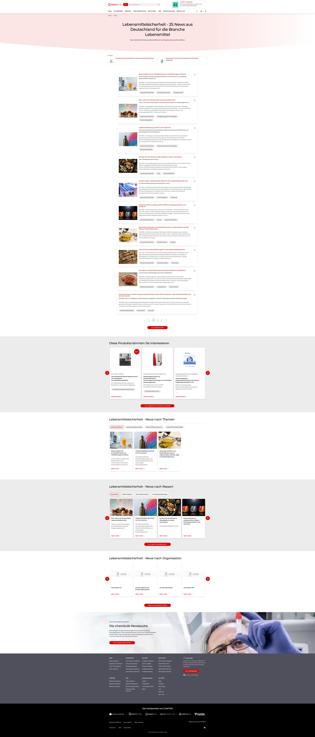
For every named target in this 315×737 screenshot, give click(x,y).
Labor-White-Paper (163, 663)
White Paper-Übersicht (164, 671)
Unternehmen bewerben (132, 669)
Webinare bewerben (114, 683)
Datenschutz (127, 727)
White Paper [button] (152, 11)
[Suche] (159, 5)
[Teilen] (196, 11)
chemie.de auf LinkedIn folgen (191, 675)
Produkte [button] (128, 11)
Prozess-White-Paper (164, 666)
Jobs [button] (159, 11)
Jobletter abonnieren (132, 683)
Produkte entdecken (147, 661)
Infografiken (145, 683)
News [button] (110, 11)
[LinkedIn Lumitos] (204, 727)
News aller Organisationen (157, 605)
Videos (144, 689)
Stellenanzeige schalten (132, 686)
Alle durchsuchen (157, 327)
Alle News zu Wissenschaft (157, 544)
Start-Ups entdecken (131, 663)
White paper (161, 686)
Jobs (159, 689)
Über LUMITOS (128, 722)
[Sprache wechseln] (201, 11)
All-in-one (161, 694)
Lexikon (144, 681)
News (160, 681)
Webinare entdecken (115, 681)
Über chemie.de (139, 722)
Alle (125, 4)
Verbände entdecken (131, 666)
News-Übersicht (113, 669)
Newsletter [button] (181, 11)
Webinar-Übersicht (114, 686)
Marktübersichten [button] (139, 11)
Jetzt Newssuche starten (122, 643)
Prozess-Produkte (147, 666)
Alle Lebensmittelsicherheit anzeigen (157, 406)
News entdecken (113, 661)
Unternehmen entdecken (133, 661)
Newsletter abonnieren (115, 663)
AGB (120, 727)
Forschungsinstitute (148, 686)
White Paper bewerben (164, 669)
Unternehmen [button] (118, 11)
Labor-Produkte (146, 663)
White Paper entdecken (165, 661)
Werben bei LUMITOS (115, 722)
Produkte (161, 683)
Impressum (112, 727)
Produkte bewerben (147, 669)
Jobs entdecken (130, 681)
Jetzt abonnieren (191, 671)
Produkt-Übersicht (147, 671)
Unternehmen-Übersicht (133, 671)
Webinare (161, 691)
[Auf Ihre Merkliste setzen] (194, 74)
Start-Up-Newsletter (115, 666)
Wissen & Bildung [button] (169, 11)
